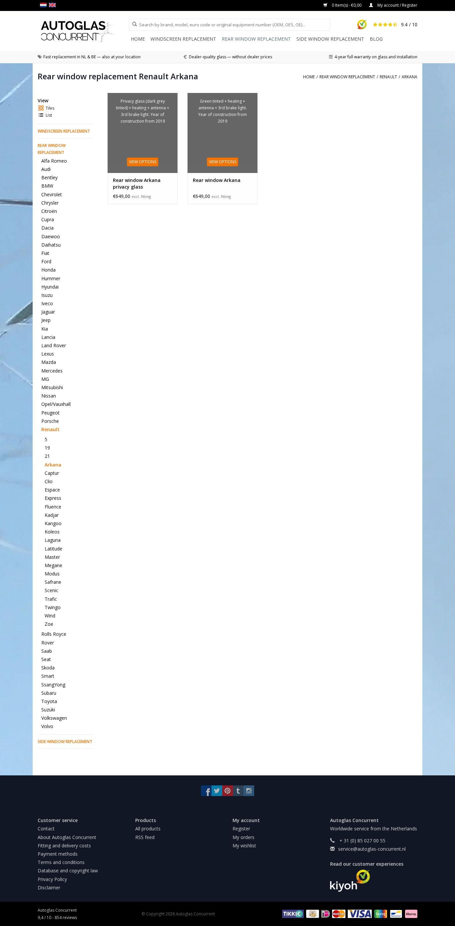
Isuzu (47, 295)
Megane (53, 565)
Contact (46, 828)
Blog (376, 39)
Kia (44, 329)
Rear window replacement (256, 39)
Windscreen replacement (183, 39)
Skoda (48, 667)
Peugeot (50, 413)
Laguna (53, 540)
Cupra (47, 219)
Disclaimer (49, 887)
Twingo (53, 607)
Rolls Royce (53, 634)
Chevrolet (51, 194)
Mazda (48, 362)
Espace (52, 489)
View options (142, 162)
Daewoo (50, 236)
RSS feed (145, 837)
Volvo (47, 726)
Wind (50, 615)
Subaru (48, 693)
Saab (46, 651)
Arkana (53, 465)
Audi (46, 169)
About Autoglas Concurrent (67, 837)
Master (52, 557)
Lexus (47, 354)
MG (45, 379)
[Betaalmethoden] (292, 913)
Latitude (53, 548)
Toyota (49, 701)
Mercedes (52, 371)
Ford (46, 261)
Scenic (51, 590)
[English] (53, 5)
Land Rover (53, 345)
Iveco (47, 303)
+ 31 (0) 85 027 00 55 (361, 840)
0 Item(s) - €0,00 (346, 5)
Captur (52, 473)
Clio (49, 481)
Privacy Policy (52, 879)
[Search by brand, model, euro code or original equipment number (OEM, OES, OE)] (132, 24)
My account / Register (396, 5)
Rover (47, 642)
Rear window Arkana (216, 180)
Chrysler (50, 203)
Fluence (53, 506)
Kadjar (52, 515)
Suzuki (48, 709)
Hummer (50, 278)
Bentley (49, 177)
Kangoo (53, 523)
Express (53, 498)
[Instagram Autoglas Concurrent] (248, 790)
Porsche (50, 421)
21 (47, 456)
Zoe (49, 624)
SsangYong (53, 684)
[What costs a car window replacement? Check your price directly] (83, 31)
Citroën (49, 211)
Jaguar (48, 312)
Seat (46, 659)
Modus (52, 573)
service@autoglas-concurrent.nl (372, 849)
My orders (243, 837)
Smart (47, 676)
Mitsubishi (52, 387)
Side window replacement (330, 39)
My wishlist (244, 845)
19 (47, 448)
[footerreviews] (374, 881)
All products (148, 828)
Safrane (53, 582)
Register (241, 828)
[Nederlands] (44, 5)
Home (138, 39)
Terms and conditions (61, 862)
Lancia (48, 337)
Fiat (45, 253)
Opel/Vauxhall (56, 404)
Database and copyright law (68, 870)
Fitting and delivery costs (64, 845)
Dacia (47, 228)
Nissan (48, 396)
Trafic (51, 599)
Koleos (52, 531)
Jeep (46, 320)
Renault (50, 429)
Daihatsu (51, 245)
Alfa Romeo (54, 161)
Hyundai (50, 287)
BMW (47, 186)
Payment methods (58, 854)
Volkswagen (54, 718)
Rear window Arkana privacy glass (137, 183)
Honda (48, 270)
